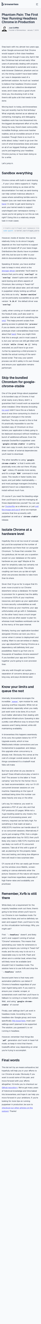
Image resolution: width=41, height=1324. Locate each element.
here (4, 204)
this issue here (18, 1021)
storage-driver (8, 271)
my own (5, 410)
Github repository (10, 1087)
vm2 (4, 320)
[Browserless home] (10, 4)
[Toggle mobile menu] (37, 4)
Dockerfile (10, 506)
